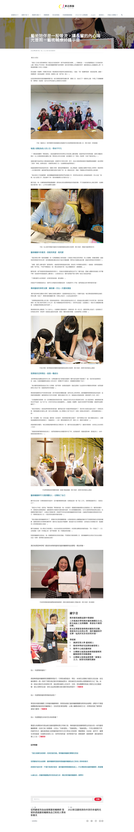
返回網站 (34, 821)
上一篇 (34, 807)
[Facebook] (87, 821)
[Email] (100, 821)
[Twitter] (92, 821)
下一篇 (70, 807)
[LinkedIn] (96, 821)
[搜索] (122, 14)
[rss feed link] (102, 821)
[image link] (67, 6)
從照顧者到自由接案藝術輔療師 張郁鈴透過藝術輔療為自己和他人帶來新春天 (48, 812)
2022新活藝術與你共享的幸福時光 (84, 809)
